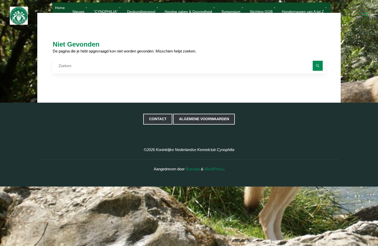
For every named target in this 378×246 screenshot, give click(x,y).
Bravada (192, 169)
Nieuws (78, 11)
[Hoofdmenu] (363, 15)
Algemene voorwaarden (204, 119)
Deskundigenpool (141, 11)
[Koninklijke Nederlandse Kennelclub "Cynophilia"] (19, 15)
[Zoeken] (318, 66)
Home (60, 8)
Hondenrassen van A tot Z (303, 11)
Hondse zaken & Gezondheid (188, 11)
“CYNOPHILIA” (106, 11)
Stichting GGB (261, 11)
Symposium (230, 11)
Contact (158, 119)
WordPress (213, 169)
